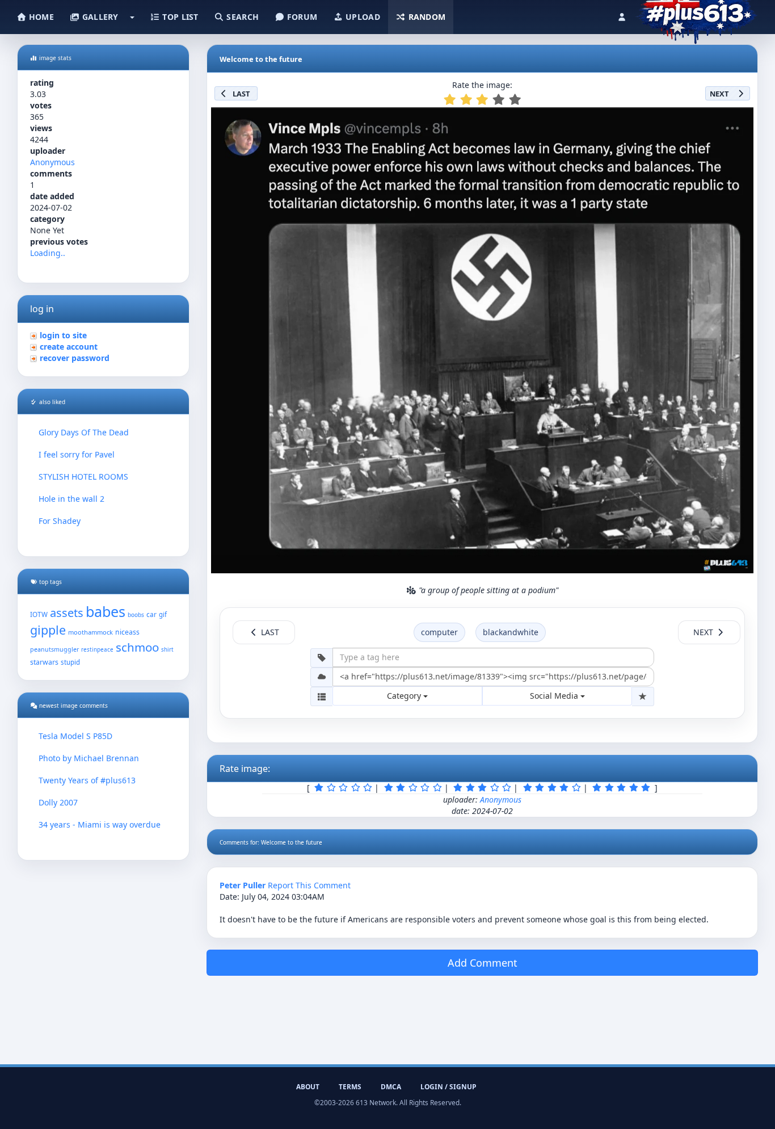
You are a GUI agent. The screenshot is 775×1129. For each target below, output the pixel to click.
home (40, 16)
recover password (74, 357)
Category (405, 695)
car (151, 614)
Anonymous (52, 162)
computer (439, 632)
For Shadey (60, 520)
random (425, 16)
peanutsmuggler (54, 649)
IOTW (39, 614)
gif (163, 614)
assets (66, 612)
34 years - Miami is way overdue (100, 824)
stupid (70, 662)
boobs (136, 615)
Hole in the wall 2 (71, 498)
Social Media (555, 695)
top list (179, 16)
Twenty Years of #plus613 (87, 780)
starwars (44, 662)
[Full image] (739, 119)
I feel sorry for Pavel (77, 454)
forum (301, 16)
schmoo (137, 647)
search (241, 16)
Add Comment (482, 962)
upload (361, 16)
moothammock (90, 632)
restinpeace (97, 649)
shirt (167, 649)
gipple (48, 630)
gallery (98, 16)
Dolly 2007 (58, 802)
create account (69, 346)
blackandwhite (510, 632)
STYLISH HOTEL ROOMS (83, 476)
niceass (127, 632)
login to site (63, 335)
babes (105, 611)
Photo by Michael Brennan (89, 758)
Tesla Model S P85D (75, 736)
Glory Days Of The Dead (84, 432)
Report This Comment (309, 885)
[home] (696, 14)
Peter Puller (243, 885)
